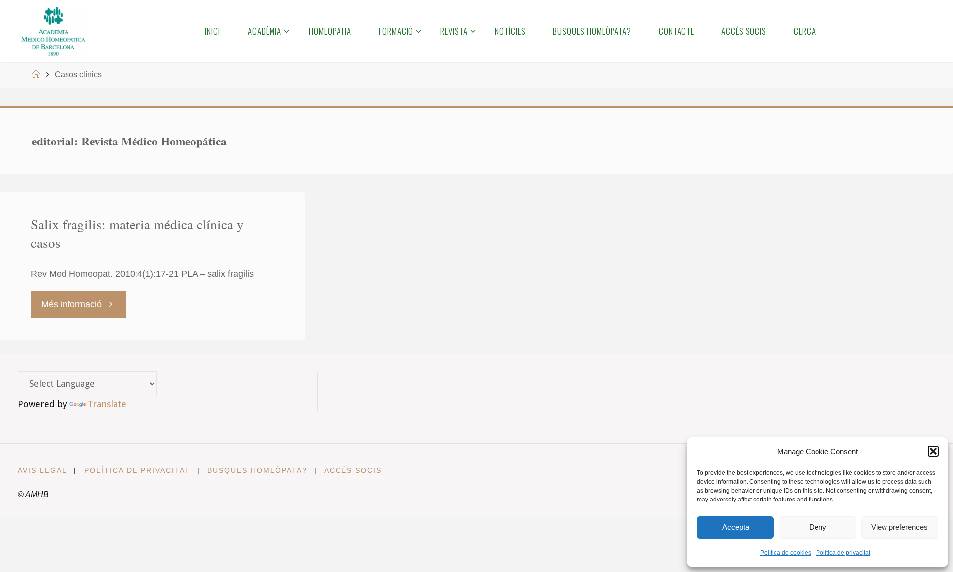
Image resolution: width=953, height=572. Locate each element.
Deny (817, 527)
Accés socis (353, 470)
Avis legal (42, 470)
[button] (933, 451)
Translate (107, 404)
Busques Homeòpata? (257, 470)
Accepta (735, 527)
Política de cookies (785, 552)
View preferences (899, 527)
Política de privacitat (843, 552)
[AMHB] (53, 31)
